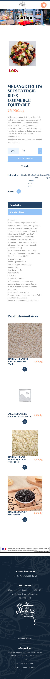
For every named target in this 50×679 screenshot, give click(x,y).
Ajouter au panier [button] (24, 369)
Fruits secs (37, 176)
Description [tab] (15, 205)
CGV (33, 663)
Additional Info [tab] (17, 212)
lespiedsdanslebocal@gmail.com (25, 594)
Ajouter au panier (24, 159)
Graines (43, 175)
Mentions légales (22, 663)
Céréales (24, 175)
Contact (25, 659)
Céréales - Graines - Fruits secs (31, 180)
